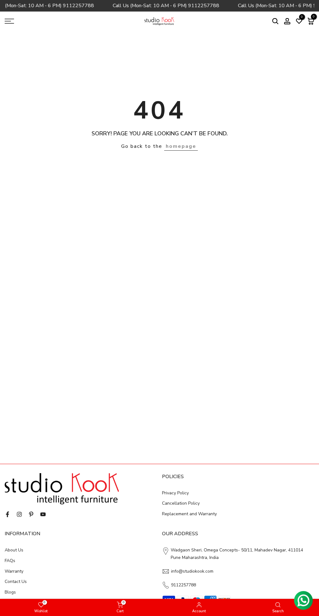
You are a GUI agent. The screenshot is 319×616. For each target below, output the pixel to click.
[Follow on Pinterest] (31, 514)
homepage (181, 146)
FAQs (10, 561)
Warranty (14, 571)
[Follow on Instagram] (19, 514)
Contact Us (16, 581)
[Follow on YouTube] (43, 514)
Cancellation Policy (181, 503)
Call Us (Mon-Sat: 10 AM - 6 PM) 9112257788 (164, 5)
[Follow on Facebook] (7, 514)
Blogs (10, 592)
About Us (14, 550)
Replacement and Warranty (189, 514)
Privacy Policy (175, 493)
